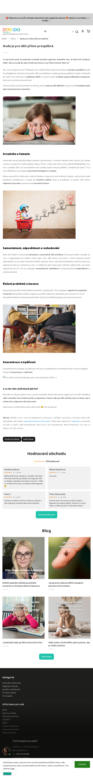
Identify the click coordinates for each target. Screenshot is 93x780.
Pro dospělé (7, 696)
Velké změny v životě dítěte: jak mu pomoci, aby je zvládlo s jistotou (69, 644)
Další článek (28, 439)
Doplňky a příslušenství (11, 689)
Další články (46, 656)
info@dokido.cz (21, 750)
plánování (27, 59)
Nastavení (7, 774)
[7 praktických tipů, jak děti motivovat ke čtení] (23, 638)
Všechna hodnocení (46, 514)
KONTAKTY (6, 719)
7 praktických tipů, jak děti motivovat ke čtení (22, 642)
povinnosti (38, 63)
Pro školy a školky (9, 692)
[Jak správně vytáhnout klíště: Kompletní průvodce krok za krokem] (69, 578)
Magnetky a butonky (10, 686)
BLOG (4, 710)
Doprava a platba (9, 713)
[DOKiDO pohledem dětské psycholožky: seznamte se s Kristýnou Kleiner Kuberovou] (23, 578)
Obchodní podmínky (10, 716)
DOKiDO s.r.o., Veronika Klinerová (25, 746)
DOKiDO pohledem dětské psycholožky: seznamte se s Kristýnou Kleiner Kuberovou (21, 584)
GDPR (4, 723)
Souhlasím (82, 764)
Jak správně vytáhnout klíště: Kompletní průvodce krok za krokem (65, 584)
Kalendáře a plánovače (11, 683)
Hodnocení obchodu (10, 729)
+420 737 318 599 (22, 754)
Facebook (17, 757)
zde (12, 768)
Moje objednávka (9, 732)
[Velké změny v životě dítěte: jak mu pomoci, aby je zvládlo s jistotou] (69, 638)
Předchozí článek (12, 439)
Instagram (26, 757)
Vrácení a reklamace (10, 726)
